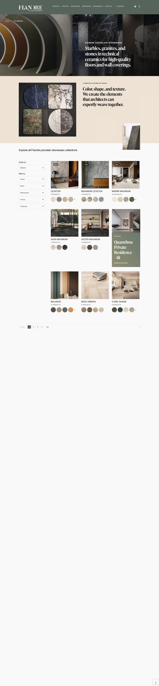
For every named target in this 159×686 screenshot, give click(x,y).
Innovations (86, 6)
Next (47, 327)
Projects (65, 6)
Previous (22, 327)
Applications (75, 6)
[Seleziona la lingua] (135, 6)
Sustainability (98, 6)
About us (108, 6)
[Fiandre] (30, 8)
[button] (126, 263)
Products (56, 6)
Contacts (120, 6)
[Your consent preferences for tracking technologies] (156, 683)
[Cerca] (139, 6)
